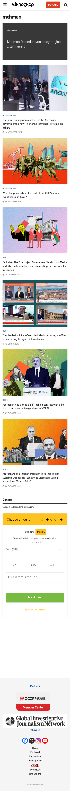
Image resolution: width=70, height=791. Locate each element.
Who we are (35, 774)
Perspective (35, 757)
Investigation (9, 116)
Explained (35, 752)
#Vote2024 (35, 770)
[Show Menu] (5, 5)
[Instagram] (38, 741)
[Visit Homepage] (23, 4)
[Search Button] (65, 5)
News (5, 258)
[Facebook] (25, 741)
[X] (32, 741)
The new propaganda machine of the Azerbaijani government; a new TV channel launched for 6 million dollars (33, 124)
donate (53, 5)
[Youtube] (45, 741)
